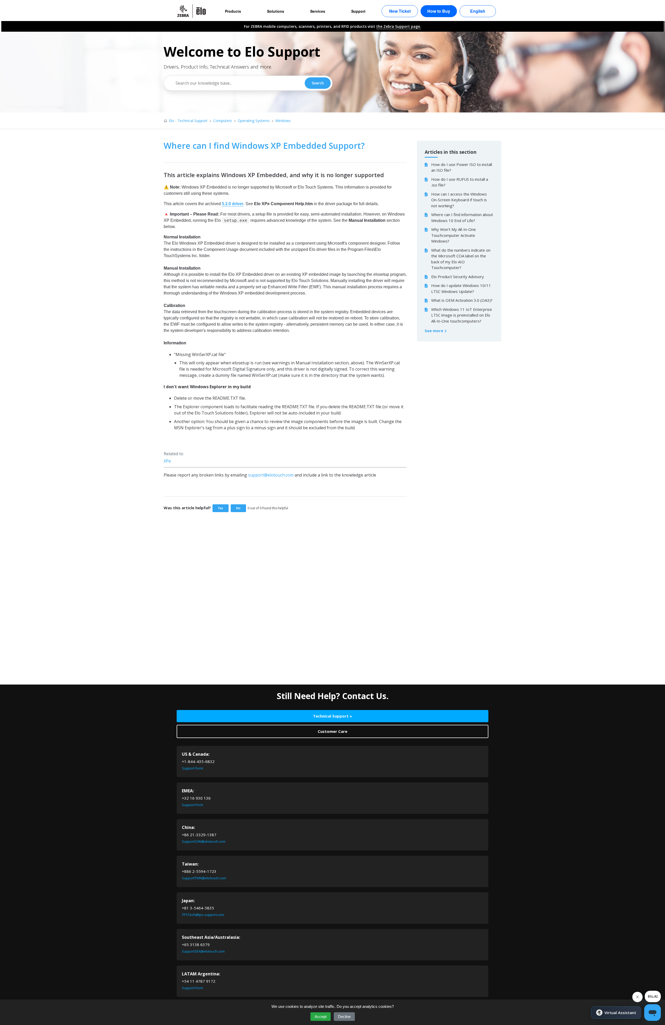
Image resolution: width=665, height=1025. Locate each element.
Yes (220, 508)
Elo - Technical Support (188, 120)
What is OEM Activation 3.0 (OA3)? (462, 300)
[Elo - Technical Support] (194, 11)
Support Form (192, 768)
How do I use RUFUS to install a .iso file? (459, 182)
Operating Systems (254, 120)
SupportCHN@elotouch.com (203, 841)
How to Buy (438, 11)
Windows (283, 120)
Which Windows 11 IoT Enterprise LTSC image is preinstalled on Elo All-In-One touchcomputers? (461, 315)
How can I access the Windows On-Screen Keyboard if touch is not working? (459, 199)
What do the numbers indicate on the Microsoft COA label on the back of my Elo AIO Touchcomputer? (460, 258)
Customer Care (332, 731)
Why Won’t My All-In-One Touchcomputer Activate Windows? (453, 235)
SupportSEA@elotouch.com (203, 951)
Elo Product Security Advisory (457, 276)
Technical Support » (332, 716)
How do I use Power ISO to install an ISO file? (461, 167)
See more (434, 330)
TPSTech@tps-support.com (203, 914)
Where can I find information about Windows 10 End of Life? (462, 217)
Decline (344, 1016)
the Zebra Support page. (398, 26)
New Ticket (400, 11)
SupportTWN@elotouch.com (204, 878)
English (477, 11)
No (238, 508)
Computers (222, 120)
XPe (167, 461)
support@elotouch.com (271, 475)
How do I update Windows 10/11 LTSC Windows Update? (461, 288)
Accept (321, 1016)
